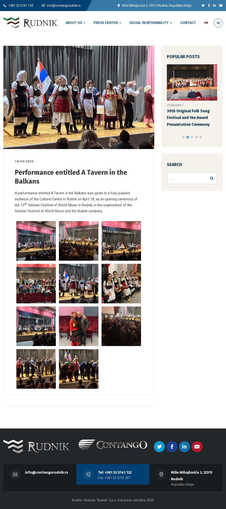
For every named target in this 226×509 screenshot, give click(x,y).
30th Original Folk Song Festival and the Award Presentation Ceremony (188, 118)
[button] (183, 137)
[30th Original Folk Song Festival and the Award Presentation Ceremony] (192, 82)
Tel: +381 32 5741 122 (115, 472)
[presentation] (169, 137)
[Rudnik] (30, 22)
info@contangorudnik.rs (46, 472)
